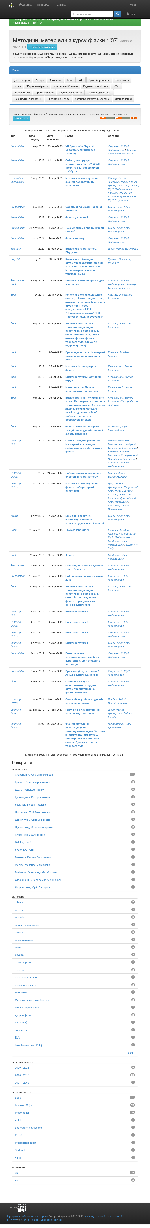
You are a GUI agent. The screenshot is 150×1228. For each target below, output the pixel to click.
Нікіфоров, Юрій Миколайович (118, 428)
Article (14, 516)
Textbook (16, 248)
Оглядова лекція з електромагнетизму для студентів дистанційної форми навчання (80, 687)
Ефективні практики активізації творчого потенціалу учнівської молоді (84, 519)
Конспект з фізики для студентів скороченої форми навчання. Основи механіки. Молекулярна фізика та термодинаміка (84, 266)
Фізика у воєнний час (79, 217)
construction (22, 1030)
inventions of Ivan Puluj (28, 1045)
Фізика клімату (75, 238)
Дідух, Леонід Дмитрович (123, 248)
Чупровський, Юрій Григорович (119, 725)
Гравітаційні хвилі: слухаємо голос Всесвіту (84, 567)
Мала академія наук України (32, 1000)
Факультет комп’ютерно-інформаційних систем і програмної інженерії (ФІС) (64, 19)
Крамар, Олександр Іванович (122, 151)
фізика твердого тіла (27, 1007)
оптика (19, 932)
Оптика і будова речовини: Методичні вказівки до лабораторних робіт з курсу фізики (83, 446)
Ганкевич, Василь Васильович (118, 507)
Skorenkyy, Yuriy (24, 849)
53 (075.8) (21, 1022)
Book (13, 294)
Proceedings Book (25, 1142)
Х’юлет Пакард (29, 1219)
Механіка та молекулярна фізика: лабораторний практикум (81, 181)
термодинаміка (24, 940)
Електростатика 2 (76, 632)
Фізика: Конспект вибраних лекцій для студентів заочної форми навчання (84, 429)
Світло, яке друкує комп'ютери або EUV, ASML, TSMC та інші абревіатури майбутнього (83, 165)
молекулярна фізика (27, 925)
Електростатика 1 (76, 643)
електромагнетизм (26, 977)
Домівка (27, 4)
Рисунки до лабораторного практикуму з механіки (83, 711)
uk (16, 1172)
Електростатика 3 (76, 622)
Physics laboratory (77, 530)
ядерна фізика (23, 1015)
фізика (19, 902)
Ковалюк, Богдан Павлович (118, 354)
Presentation (18, 146)
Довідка (61, 4)
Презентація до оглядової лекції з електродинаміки (82, 672)
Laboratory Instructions (17, 179)
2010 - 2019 (22, 1075)
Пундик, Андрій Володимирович (117, 474)
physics (19, 955)
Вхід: (132, 14)
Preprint (15, 259)
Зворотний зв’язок (51, 1219)
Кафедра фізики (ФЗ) (29, 22)
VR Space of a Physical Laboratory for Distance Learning (80, 149)
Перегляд (43, 4)
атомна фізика (23, 962)
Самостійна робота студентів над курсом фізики (84, 701)
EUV (17, 1037)
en (16, 1180)
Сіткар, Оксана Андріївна (117, 179)
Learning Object (16, 442)
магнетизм (21, 992)
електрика (21, 970)
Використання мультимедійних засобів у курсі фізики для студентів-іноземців (83, 658)
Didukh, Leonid (23, 842)
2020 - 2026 (22, 1067)
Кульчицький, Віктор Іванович (32, 797)
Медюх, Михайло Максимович (118, 442)
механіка (20, 917)
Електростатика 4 (76, 611)
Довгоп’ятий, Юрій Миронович (122, 198)
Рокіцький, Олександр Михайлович (122, 446)
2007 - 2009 (22, 1082)
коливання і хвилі (25, 985)
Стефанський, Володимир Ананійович (123, 457)
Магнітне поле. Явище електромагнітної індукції (81, 389)
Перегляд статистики (42, 47)
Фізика (69, 555)
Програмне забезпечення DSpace (27, 1216)
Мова (133, 4)
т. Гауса (19, 910)
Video (14, 681)
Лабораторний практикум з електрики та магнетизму (83, 474)
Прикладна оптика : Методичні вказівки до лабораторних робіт (85, 355)
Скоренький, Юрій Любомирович (119, 148)
